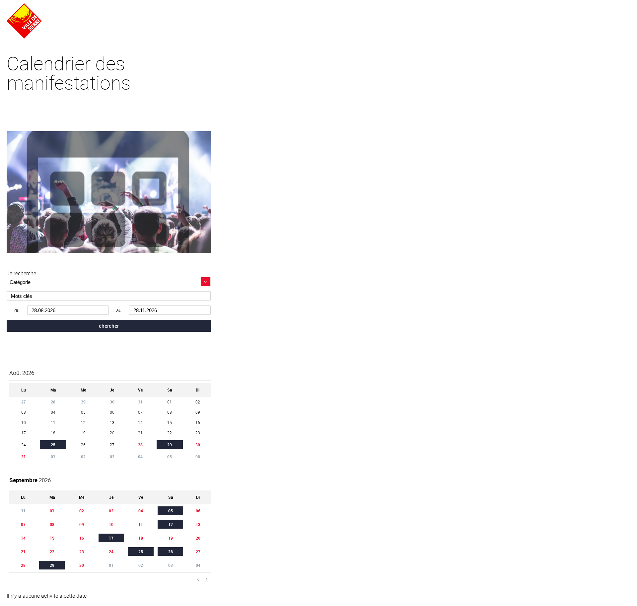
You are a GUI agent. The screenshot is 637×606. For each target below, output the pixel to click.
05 (170, 510)
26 (170, 551)
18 (140, 538)
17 (111, 538)
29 (169, 444)
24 (111, 551)
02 (81, 510)
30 (197, 444)
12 (170, 524)
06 (198, 510)
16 (81, 538)
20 (198, 538)
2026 (21, 373)
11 (140, 524)
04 (140, 510)
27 (198, 551)
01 (52, 510)
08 (52, 524)
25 (53, 444)
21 (23, 551)
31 (23, 456)
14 (23, 538)
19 (170, 538)
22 (52, 551)
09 (81, 524)
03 (111, 510)
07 (23, 524)
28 (140, 444)
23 (81, 551)
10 (111, 524)
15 (52, 538)
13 (198, 524)
